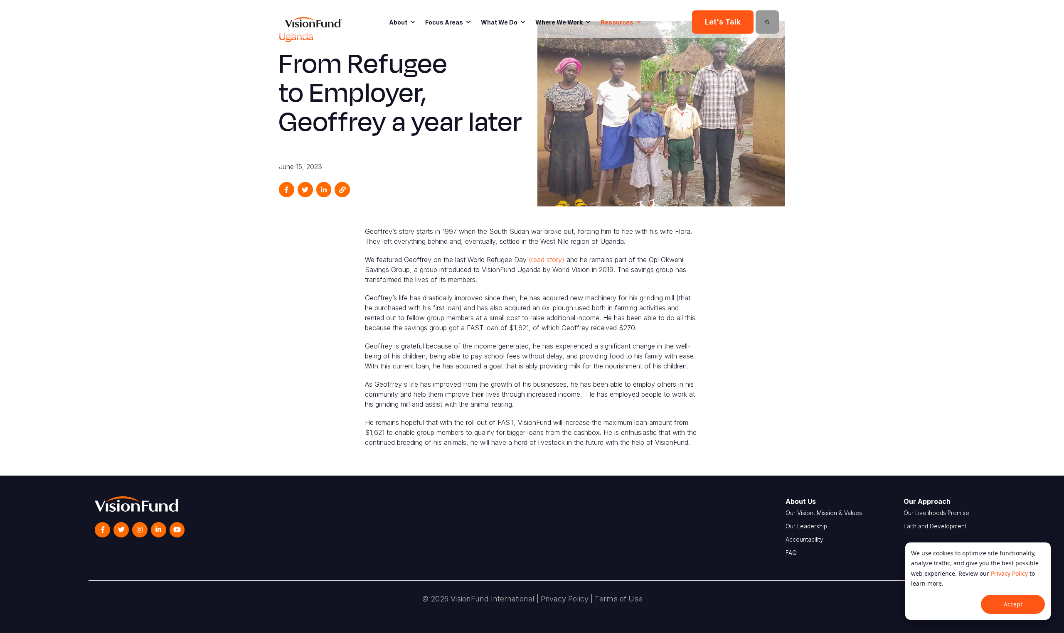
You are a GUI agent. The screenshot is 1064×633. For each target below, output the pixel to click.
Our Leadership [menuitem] (806, 526)
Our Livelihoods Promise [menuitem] (936, 513)
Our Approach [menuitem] (927, 501)
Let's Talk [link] (723, 21)
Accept (1013, 604)
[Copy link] (342, 189)
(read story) (546, 259)
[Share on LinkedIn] (324, 189)
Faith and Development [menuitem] (935, 526)
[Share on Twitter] (305, 189)
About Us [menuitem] (801, 501)
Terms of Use (619, 598)
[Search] (767, 22)
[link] (313, 21)
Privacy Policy (1009, 573)
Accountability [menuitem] (804, 539)
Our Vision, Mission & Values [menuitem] (824, 513)
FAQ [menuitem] (791, 553)
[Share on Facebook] (286, 189)
